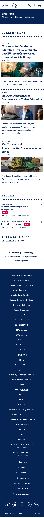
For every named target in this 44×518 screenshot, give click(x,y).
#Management (22, 260)
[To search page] (29, 5)
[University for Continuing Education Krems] (10, 5)
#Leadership (15, 252)
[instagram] (29, 504)
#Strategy (28, 252)
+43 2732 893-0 (22, 455)
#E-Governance (12, 256)
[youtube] (36, 504)
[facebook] (7, 504)
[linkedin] (14, 504)
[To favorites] (34, 5)
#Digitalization (29, 256)
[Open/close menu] (39, 5)
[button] (41, 204)
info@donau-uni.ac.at (22, 452)
